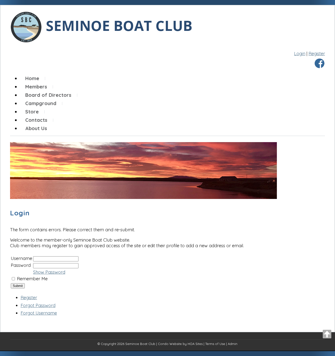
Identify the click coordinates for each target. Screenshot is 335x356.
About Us (36, 128)
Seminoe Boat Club (140, 344)
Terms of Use (215, 344)
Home (32, 78)
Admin (232, 344)
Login (299, 53)
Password (21, 265)
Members (36, 87)
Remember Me (32, 279)
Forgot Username (39, 313)
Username (21, 258)
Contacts (36, 120)
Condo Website (170, 344)
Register (317, 53)
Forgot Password (38, 305)
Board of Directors (48, 95)
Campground (40, 103)
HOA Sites (195, 344)
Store (32, 112)
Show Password (49, 272)
